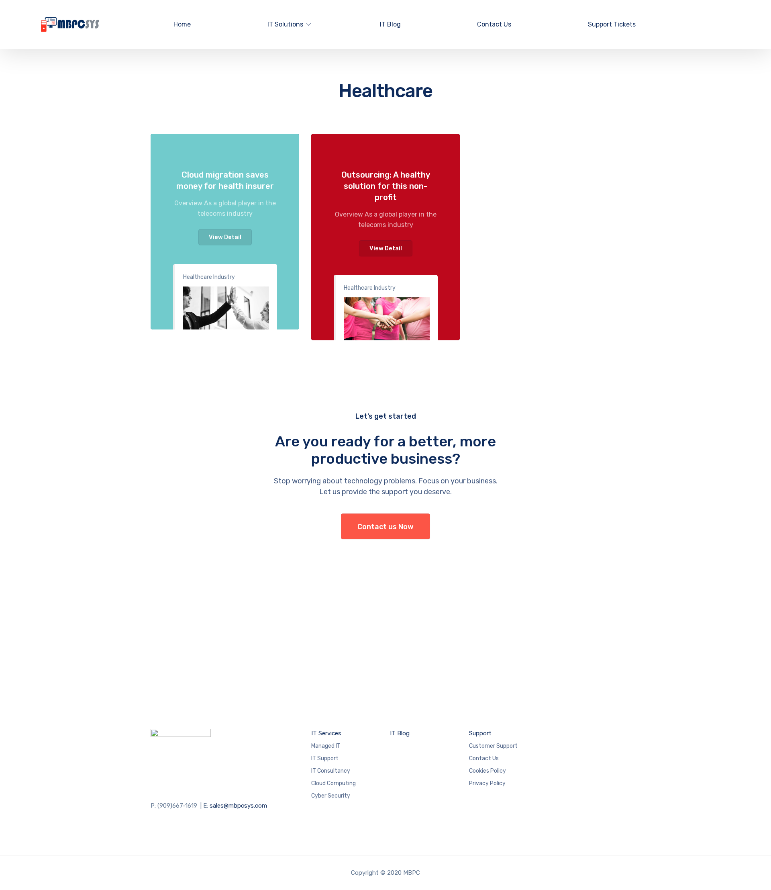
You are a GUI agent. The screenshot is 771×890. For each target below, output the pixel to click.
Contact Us (494, 24)
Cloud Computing (333, 783)
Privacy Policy (487, 783)
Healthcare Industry (209, 277)
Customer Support (493, 746)
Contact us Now (385, 526)
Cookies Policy (487, 770)
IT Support (325, 758)
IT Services (326, 733)
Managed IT (326, 746)
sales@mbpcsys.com (238, 805)
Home (182, 24)
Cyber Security (330, 795)
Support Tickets (612, 24)
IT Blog (390, 24)
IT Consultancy (330, 770)
